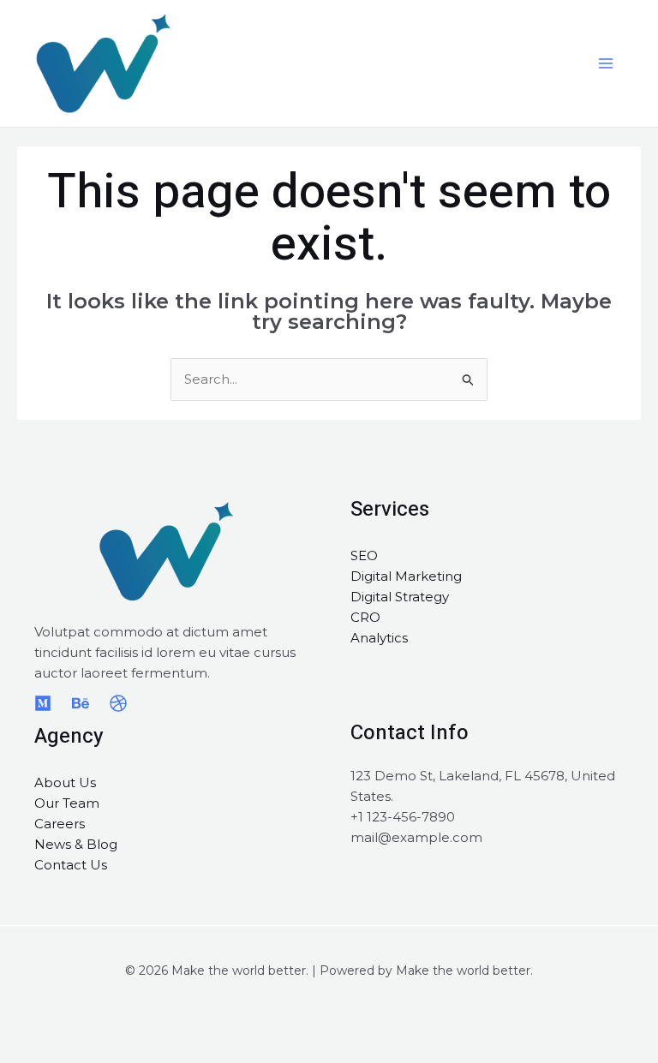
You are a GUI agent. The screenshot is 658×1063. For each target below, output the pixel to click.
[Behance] (80, 703)
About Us (65, 782)
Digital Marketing (406, 576)
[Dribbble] (118, 703)
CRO (365, 617)
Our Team (66, 803)
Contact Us (70, 865)
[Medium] (42, 703)
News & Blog (75, 844)
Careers (59, 823)
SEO (364, 555)
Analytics (379, 638)
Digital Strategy (399, 596)
